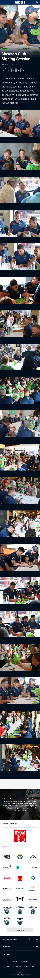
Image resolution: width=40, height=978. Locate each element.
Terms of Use (15, 961)
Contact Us (19, 966)
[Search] (37, 2)
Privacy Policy (24, 961)
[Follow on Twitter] (33, 939)
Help (13, 966)
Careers (8, 966)
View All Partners (20, 930)
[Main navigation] (3, 2)
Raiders (5, 48)
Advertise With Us (29, 966)
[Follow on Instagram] (37, 939)
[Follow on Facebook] (29, 939)
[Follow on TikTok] (25, 939)
